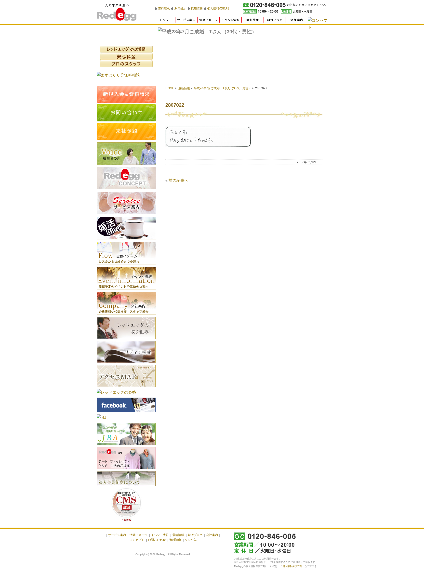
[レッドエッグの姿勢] (116, 392)
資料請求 (164, 8)
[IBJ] (101, 418)
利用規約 (180, 8)
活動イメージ (126, 253)
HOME (169, 88)
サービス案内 (117, 535)
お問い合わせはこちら (126, 112)
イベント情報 (126, 278)
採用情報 (197, 8)
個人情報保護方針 (219, 8)
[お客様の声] (126, 165)
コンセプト (137, 540)
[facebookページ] (126, 413)
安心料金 (126, 56)
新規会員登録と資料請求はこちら (126, 94)
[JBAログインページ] (126, 446)
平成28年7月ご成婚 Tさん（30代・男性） (222, 88)
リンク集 (191, 540)
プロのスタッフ (126, 63)
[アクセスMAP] (126, 388)
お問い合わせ (157, 540)
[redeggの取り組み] (126, 340)
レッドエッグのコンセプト (126, 178)
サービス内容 (126, 203)
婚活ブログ (126, 228)
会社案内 (126, 303)
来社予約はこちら (126, 131)
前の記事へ (178, 180)
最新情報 (184, 88)
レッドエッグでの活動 (126, 49)
